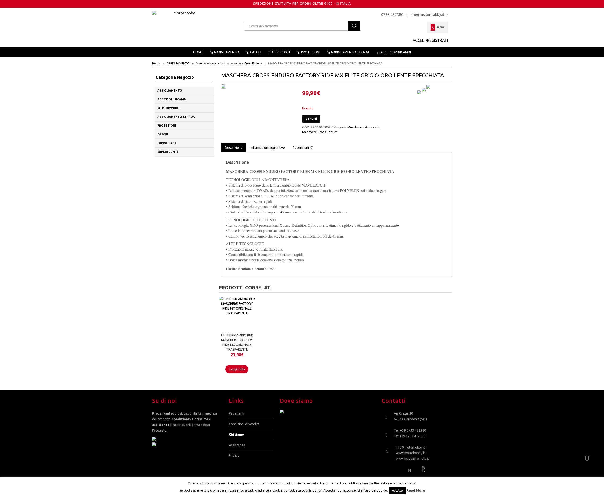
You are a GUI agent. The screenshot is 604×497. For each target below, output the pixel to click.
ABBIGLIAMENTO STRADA (176, 116)
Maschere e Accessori (210, 63)
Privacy (234, 455)
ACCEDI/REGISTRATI (430, 40)
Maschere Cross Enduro (246, 63)
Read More (415, 490)
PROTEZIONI (166, 125)
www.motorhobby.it (410, 453)
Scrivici (311, 119)
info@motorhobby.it (410, 447)
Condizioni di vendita (244, 424)
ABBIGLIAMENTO (178, 63)
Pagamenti (236, 413)
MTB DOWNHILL (168, 108)
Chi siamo (236, 434)
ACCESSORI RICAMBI (172, 99)
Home (156, 63)
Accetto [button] (397, 490)
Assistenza (237, 445)
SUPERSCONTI (167, 151)
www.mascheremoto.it (412, 458)
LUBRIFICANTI (167, 142)
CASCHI (162, 134)
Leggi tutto (237, 369)
